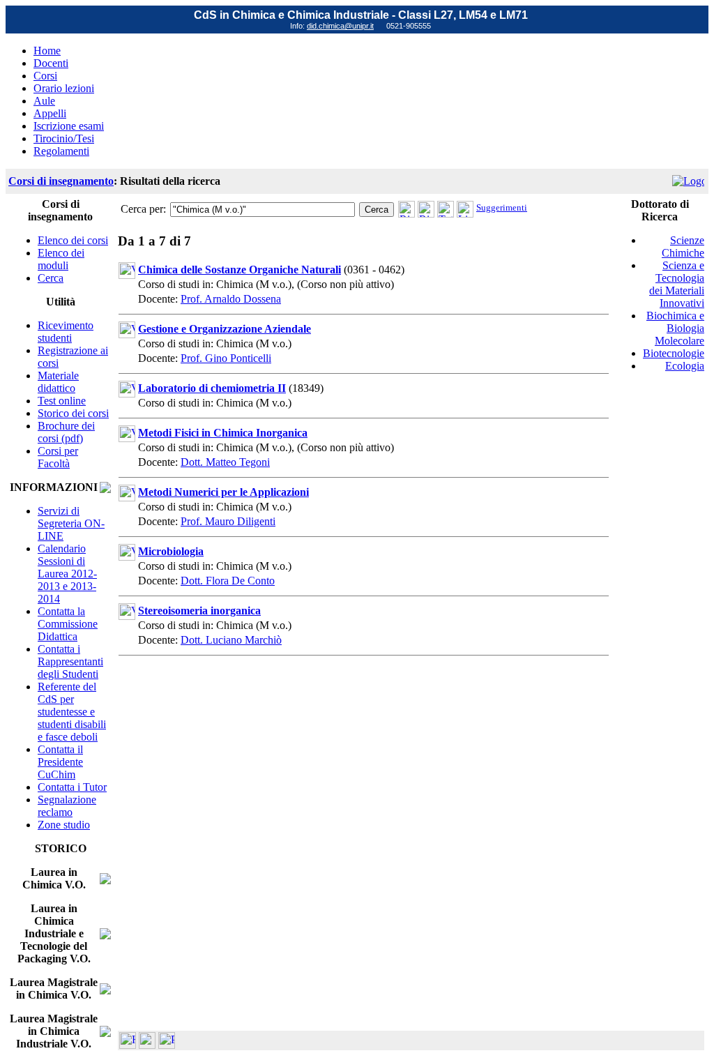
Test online (62, 401)
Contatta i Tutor (72, 787)
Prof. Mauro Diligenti (228, 521)
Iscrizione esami (68, 126)
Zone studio (64, 825)
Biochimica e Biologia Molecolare (675, 328)
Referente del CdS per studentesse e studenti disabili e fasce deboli (72, 712)
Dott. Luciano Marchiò (231, 640)
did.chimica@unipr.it (340, 26)
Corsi (45, 76)
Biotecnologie (673, 353)
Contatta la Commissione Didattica (68, 623)
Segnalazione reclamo (67, 806)
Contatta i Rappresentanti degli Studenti (70, 661)
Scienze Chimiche (683, 246)
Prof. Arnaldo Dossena (231, 299)
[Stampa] (166, 1045)
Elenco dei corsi (73, 240)
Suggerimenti (501, 207)
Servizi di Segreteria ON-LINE (71, 523)
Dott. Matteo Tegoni (225, 462)
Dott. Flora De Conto (228, 580)
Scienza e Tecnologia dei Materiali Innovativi (676, 284)
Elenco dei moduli (61, 259)
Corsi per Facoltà (58, 457)
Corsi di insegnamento (61, 181)
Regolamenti (61, 151)
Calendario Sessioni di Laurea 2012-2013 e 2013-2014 (67, 574)
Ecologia (684, 366)
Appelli (49, 113)
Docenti (50, 63)
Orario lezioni (63, 88)
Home (47, 50)
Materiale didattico (58, 382)
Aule (44, 101)
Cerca (50, 278)
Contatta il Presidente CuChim (60, 761)
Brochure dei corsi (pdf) (66, 432)
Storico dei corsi (73, 413)
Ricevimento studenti (65, 331)
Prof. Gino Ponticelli (226, 358)
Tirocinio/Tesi (63, 138)
